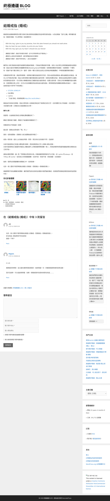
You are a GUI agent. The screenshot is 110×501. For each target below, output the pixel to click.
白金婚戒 (17, 202)
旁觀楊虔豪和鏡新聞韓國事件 (95, 115)
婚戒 (6, 202)
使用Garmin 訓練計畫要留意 (95, 340)
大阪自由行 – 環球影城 (93, 86)
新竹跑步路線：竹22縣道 (94, 349)
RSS (93, 434)
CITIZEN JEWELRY (14, 90)
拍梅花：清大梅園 (92, 369)
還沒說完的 (96, 439)
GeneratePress (66, 498)
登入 (87, 455)
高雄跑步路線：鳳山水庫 (94, 378)
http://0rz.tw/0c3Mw (32, 98)
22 (87, 51)
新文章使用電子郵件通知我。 (14, 339)
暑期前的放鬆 (90, 106)
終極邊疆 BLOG (16, 5)
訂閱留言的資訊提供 (92, 461)
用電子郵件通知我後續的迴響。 (15, 335)
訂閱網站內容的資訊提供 (94, 458)
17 (92, 49)
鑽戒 (22, 202)
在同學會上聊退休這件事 (94, 121)
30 (90, 54)
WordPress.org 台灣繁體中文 (95, 464)
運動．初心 (100, 16)
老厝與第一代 (90, 103)
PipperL (11, 254)
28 (104, 51)
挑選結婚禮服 (9, 206)
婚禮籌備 (11, 202)
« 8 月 (93, 59)
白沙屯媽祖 (80, 16)
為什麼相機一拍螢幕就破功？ (95, 98)
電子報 (71, 16)
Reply (7, 243)
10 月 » (99, 59)
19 (98, 49)
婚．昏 (7, 200)
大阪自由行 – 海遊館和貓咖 (95, 81)
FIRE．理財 (90, 16)
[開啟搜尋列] (107, 16)
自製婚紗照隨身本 (10, 204)
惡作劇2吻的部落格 (92, 357)
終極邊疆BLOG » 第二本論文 (22, 288)
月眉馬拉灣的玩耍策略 (93, 361)
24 (93, 51)
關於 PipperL (60, 16)
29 (87, 54)
